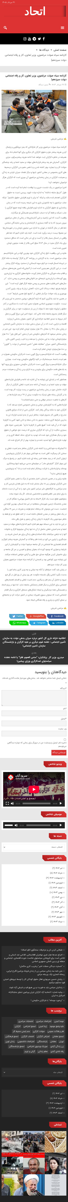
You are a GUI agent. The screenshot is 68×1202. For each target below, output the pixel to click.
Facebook (59, 616)
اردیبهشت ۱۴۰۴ (56, 878)
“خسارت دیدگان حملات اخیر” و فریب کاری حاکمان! (40, 966)
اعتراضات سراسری (43, 1021)
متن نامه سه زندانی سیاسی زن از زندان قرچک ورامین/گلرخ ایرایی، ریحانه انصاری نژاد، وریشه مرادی (35, 972)
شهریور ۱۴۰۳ (57, 916)
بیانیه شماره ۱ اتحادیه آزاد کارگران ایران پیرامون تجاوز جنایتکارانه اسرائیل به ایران (37, 994)
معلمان (53, 1041)
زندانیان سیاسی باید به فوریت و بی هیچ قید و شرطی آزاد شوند (35, 987)
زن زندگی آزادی (57, 1046)
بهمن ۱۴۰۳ (57, 892)
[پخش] (60, 803)
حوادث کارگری (39, 1031)
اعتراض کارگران (43, 1036)
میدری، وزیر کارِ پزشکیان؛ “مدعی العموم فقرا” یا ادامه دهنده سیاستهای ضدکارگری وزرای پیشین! (34, 659)
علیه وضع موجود (57, 1026)
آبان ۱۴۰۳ (58, 907)
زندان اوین (10, 1041)
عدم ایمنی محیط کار (21, 1031)
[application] (34, 789)
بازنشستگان (42, 1041)
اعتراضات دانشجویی (26, 1041)
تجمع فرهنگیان (11, 1036)
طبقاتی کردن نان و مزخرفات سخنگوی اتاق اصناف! (41, 950)
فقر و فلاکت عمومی (56, 1031)
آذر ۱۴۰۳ (58, 902)
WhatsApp (21, 623)
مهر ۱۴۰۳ (58, 912)
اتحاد (35, 11)
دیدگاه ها (44, 50)
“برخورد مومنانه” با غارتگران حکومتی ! (46, 1000)
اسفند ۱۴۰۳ (57, 887)
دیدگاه (63, 688)
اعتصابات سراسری (25, 1021)
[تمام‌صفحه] (7, 803)
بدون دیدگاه (43, 84)
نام (64, 708)
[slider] (9, 825)
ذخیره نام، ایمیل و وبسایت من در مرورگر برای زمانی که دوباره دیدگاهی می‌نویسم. (36, 744)
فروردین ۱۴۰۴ (56, 882)
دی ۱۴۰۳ (58, 897)
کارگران (18, 1026)
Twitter (19, 616)
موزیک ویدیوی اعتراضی (37, 1046)
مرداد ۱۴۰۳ (57, 921)
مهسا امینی (59, 1021)
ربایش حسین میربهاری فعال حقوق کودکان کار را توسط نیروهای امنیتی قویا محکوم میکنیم (34, 981)
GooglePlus (38, 616)
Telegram (41, 623)
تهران (61, 1041)
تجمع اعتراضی (30, 1026)
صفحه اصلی (60, 50)
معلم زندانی (43, 1051)
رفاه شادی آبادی (57, 1051)
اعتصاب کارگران (27, 1036)
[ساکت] (12, 803)
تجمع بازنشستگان (16, 1046)
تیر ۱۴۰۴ (59, 868)
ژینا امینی (43, 1026)
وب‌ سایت (62, 728)
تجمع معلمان (58, 1036)
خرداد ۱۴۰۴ (57, 873)
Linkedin (60, 623)
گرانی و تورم (30, 1051)
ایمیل (63, 718)
